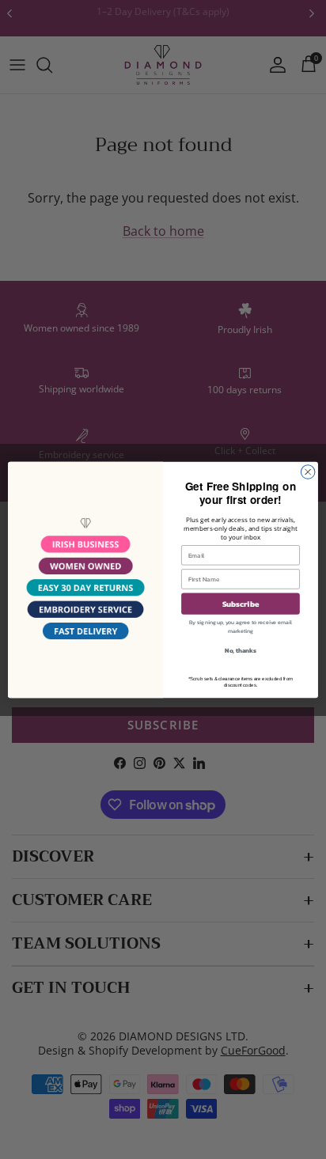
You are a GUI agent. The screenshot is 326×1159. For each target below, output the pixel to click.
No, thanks (240, 649)
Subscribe (241, 603)
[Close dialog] (308, 471)
